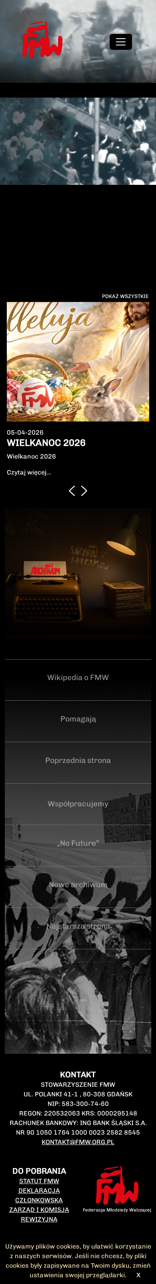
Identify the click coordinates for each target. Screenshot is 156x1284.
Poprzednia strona (78, 760)
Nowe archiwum (78, 884)
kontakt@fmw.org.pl (78, 1142)
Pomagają (78, 718)
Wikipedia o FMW (78, 677)
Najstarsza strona (78, 926)
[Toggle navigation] (121, 42)
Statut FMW (39, 1181)
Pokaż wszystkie (125, 296)
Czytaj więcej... (29, 472)
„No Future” (78, 843)
